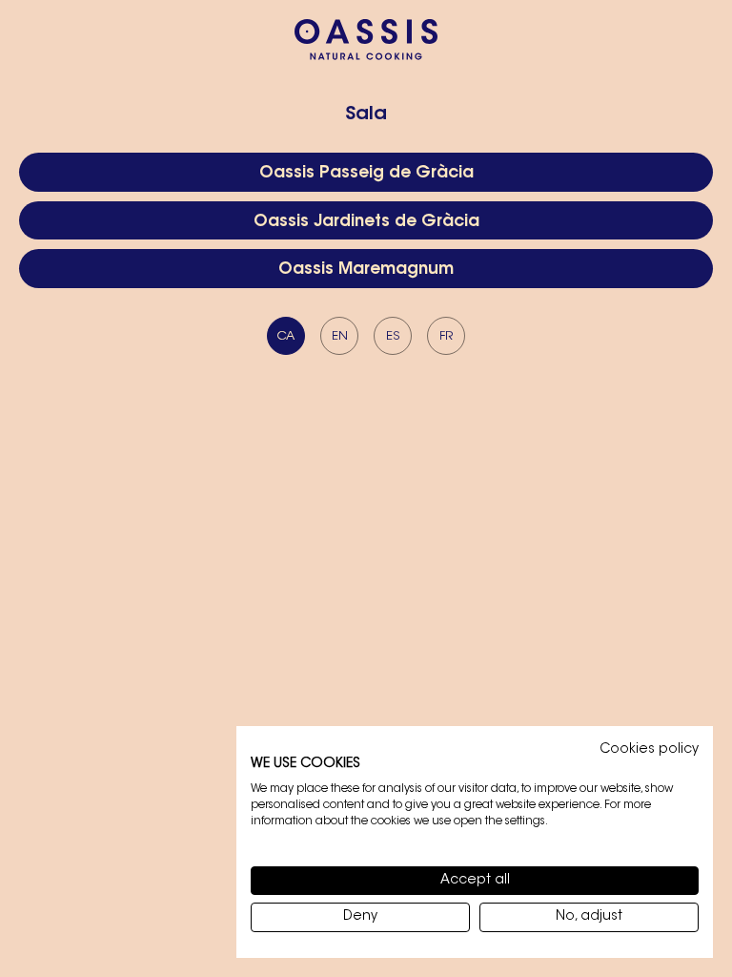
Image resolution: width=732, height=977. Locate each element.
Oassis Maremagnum (366, 269)
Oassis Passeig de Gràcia (366, 173)
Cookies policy (649, 750)
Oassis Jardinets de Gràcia (366, 222)
